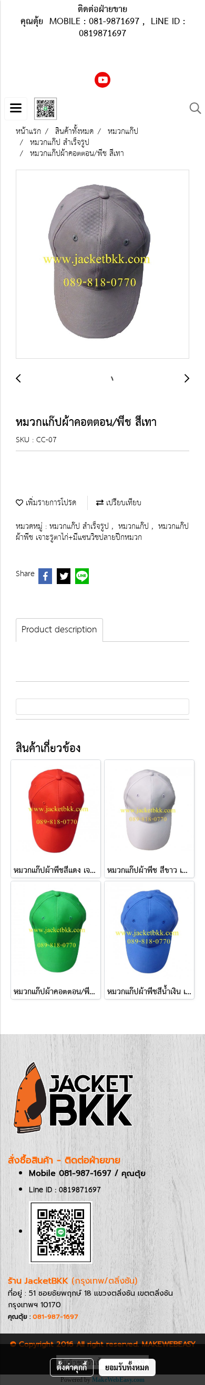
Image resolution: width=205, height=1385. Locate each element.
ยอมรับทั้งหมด (127, 1367)
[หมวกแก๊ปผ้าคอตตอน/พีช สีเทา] (102, 264)
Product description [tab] (59, 630)
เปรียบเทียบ (122, 503)
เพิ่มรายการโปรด (49, 503)
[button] (191, 108)
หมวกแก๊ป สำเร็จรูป (80, 526)
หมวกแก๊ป (134, 526)
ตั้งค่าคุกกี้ (72, 1367)
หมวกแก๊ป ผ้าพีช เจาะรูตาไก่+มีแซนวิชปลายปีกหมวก (102, 532)
